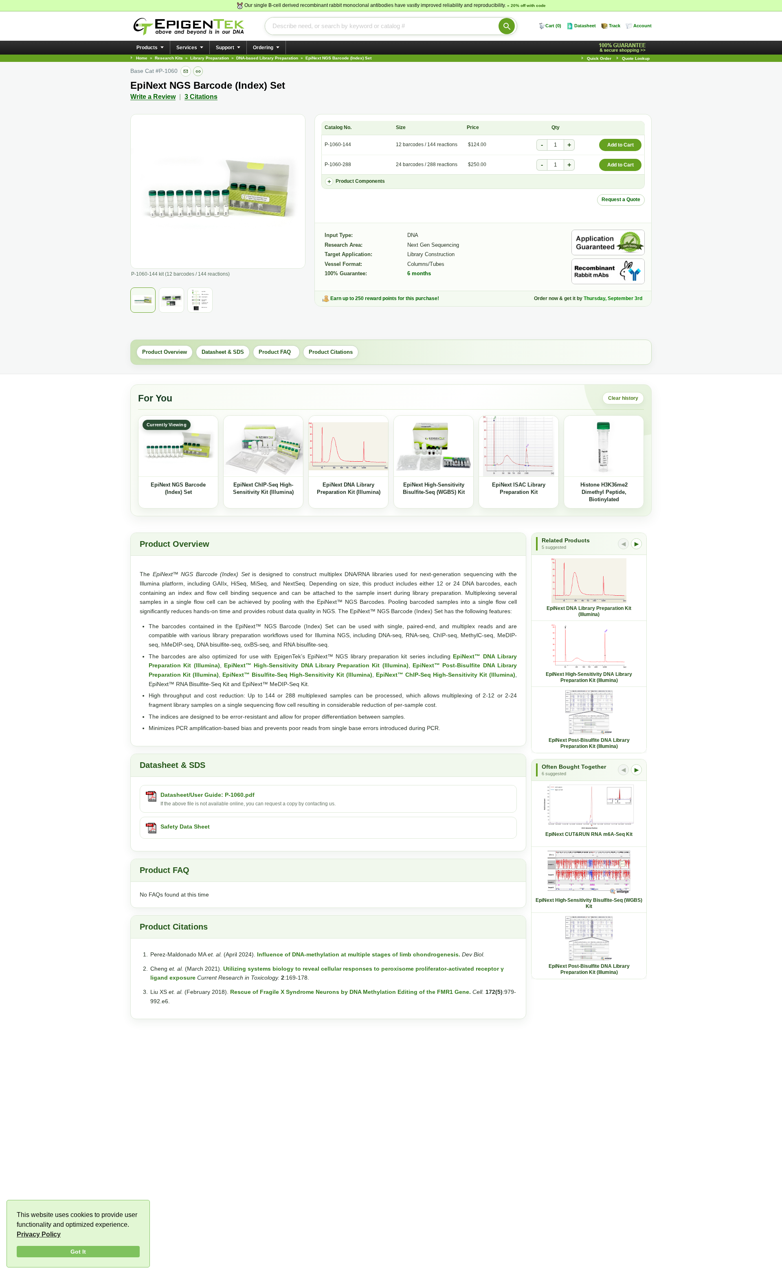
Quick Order (599, 58)
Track (614, 25)
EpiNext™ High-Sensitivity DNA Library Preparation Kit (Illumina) (316, 665)
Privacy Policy (39, 1234)
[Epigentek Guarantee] (623, 48)
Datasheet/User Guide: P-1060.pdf (207, 795)
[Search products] (507, 26)
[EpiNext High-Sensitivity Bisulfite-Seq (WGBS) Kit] (433, 446)
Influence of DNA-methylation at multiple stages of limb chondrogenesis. (358, 954)
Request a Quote (621, 199)
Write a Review (153, 96)
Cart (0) (553, 25)
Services (186, 47)
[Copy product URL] (198, 71)
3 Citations (201, 96)
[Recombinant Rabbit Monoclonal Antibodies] (608, 271)
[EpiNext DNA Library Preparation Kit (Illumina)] (348, 446)
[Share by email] (185, 71)
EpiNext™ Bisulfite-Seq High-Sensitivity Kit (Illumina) (297, 674)
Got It (78, 1251)
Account (642, 25)
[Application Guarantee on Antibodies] (608, 242)
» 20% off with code (526, 5)
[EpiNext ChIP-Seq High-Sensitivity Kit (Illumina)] (263, 446)
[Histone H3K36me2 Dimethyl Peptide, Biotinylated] (604, 446)
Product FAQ (276, 352)
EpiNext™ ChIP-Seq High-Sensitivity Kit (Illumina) (445, 674)
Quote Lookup (636, 58)
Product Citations (331, 352)
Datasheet (585, 25)
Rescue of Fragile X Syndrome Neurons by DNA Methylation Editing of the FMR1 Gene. (350, 992)
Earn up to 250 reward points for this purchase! (384, 298)
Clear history (623, 398)
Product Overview (164, 352)
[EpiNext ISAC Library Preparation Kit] (518, 446)
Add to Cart (620, 145)
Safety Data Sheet (185, 826)
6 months (419, 273)
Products (147, 47)
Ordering (263, 47)
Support (225, 47)
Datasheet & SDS (223, 352)
